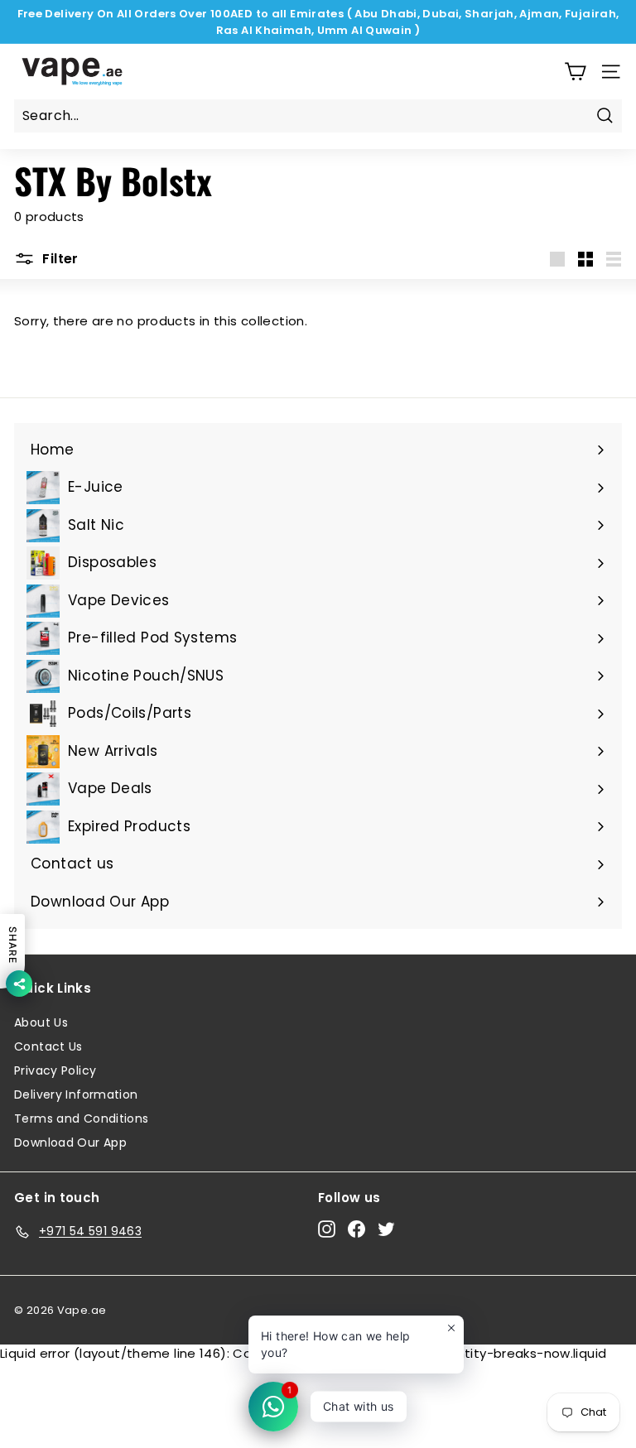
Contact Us (48, 1046)
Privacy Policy (55, 1070)
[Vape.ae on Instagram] (326, 1228)
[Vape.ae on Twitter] (386, 1228)
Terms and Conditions (81, 1118)
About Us (41, 1022)
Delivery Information (76, 1094)
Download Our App (70, 1142)
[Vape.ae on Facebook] (356, 1228)
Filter (59, 258)
